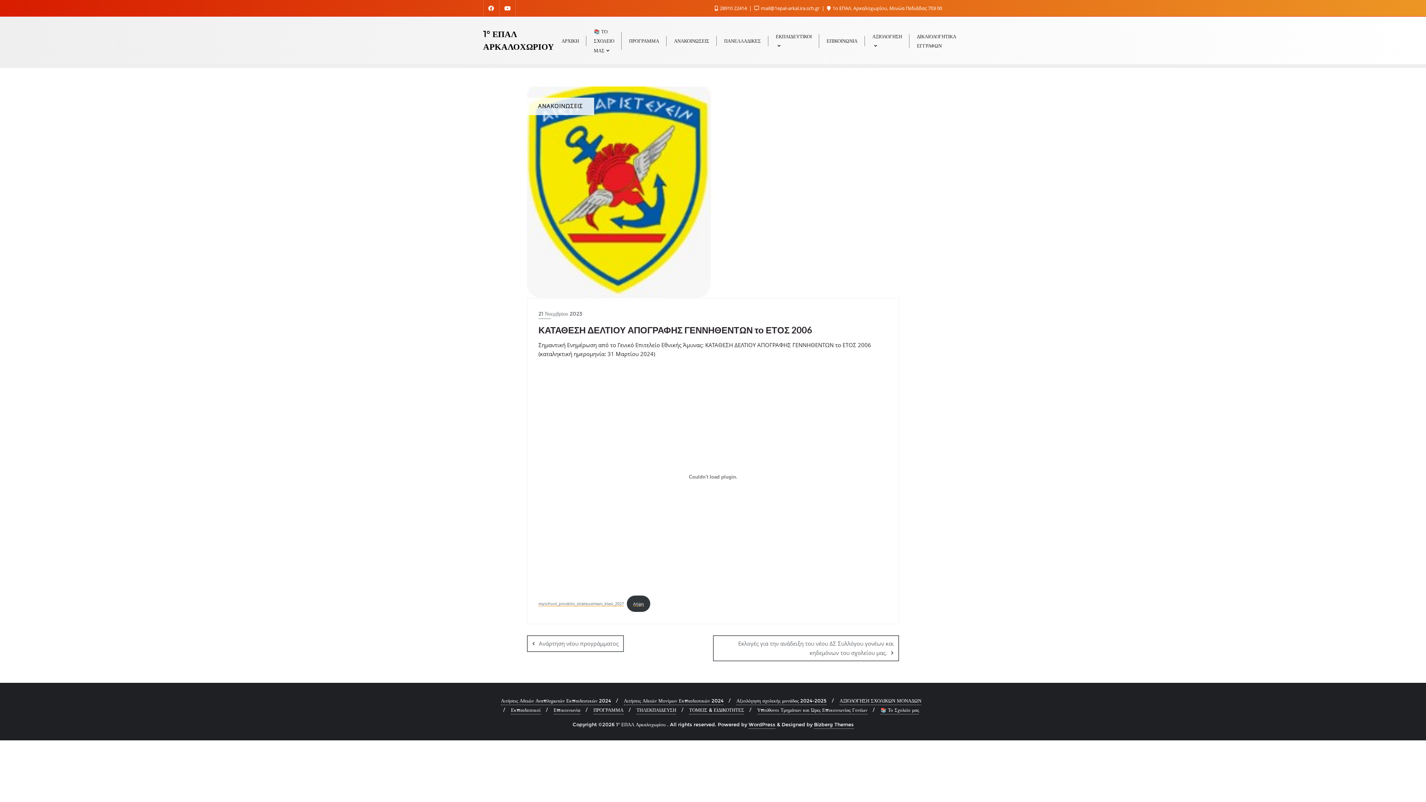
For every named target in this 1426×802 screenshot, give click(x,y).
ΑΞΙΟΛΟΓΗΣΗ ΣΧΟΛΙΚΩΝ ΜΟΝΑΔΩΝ (880, 701)
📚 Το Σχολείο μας (899, 710)
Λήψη (638, 604)
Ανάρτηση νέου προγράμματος (579, 643)
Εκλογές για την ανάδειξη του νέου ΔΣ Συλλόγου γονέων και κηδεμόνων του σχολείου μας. (816, 648)
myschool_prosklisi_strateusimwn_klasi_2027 (581, 604)
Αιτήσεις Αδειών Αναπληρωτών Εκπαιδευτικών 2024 (556, 701)
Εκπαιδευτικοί (526, 710)
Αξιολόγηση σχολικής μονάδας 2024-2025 (781, 701)
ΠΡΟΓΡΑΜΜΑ (608, 710)
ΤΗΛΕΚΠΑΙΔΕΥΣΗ (656, 710)
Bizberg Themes (834, 724)
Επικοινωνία (567, 710)
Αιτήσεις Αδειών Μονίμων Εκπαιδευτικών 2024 (673, 701)
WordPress (762, 724)
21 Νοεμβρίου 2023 (560, 313)
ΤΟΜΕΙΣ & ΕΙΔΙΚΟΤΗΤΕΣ (716, 710)
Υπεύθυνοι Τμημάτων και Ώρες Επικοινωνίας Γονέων (812, 710)
